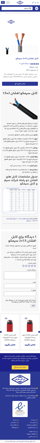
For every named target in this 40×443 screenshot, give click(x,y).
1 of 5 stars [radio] (35, 266)
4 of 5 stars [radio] (26, 266)
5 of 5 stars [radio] (23, 266)
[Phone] (33, 2)
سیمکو (32, 67)
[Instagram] (38, 2)
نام (34, 282)
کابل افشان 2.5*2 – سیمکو (21, 219)
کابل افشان (22, 13)
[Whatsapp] (35, 2)
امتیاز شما (32, 263)
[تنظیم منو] (36, 8)
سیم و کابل (28, 13)
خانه (33, 13)
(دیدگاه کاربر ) (24, 63)
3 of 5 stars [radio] (29, 266)
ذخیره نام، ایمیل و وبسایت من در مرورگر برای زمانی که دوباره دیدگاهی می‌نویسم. (21, 301)
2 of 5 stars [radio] (32, 266)
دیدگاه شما (31, 270)
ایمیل (33, 290)
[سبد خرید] (8, 2)
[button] (1, 332)
